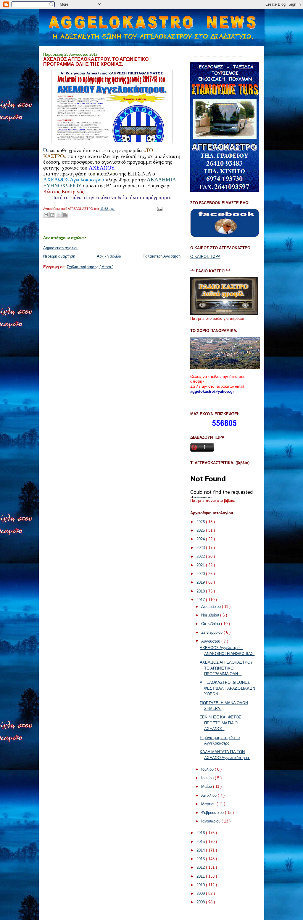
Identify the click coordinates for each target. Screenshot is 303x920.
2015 (201, 841)
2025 (201, 530)
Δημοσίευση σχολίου (60, 248)
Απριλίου (209, 795)
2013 (201, 859)
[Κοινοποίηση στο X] (59, 215)
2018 (201, 591)
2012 (201, 867)
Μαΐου (207, 786)
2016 (201, 832)
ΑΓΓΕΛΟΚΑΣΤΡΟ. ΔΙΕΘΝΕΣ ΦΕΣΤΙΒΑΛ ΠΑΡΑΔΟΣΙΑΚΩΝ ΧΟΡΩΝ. (227, 688)
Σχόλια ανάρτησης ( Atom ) (90, 267)
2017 (201, 600)
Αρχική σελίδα (109, 256)
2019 (201, 582)
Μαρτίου (209, 804)
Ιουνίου (208, 778)
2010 (201, 885)
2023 (201, 547)
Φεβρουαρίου (213, 812)
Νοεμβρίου (210, 615)
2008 (201, 902)
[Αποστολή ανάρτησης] (159, 208)
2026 (201, 522)
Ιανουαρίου (211, 821)
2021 (201, 565)
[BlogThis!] (52, 215)
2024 (201, 539)
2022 (201, 556)
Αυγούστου (211, 641)
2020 (201, 573)
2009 (201, 893)
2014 (201, 850)
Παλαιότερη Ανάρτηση (161, 256)
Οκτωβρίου (211, 624)
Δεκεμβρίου (211, 606)
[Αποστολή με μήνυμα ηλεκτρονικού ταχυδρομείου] (46, 215)
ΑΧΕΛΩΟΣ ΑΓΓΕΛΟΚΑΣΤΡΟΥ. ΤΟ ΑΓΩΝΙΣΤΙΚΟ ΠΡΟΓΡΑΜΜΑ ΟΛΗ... (227, 668)
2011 (201, 876)
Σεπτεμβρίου (212, 632)
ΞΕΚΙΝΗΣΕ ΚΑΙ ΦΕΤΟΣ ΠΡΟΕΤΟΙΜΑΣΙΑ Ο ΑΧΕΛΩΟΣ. (220, 723)
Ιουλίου (208, 769)
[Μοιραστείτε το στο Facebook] (65, 215)
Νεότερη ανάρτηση (59, 256)
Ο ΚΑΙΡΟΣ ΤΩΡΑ (205, 256)
